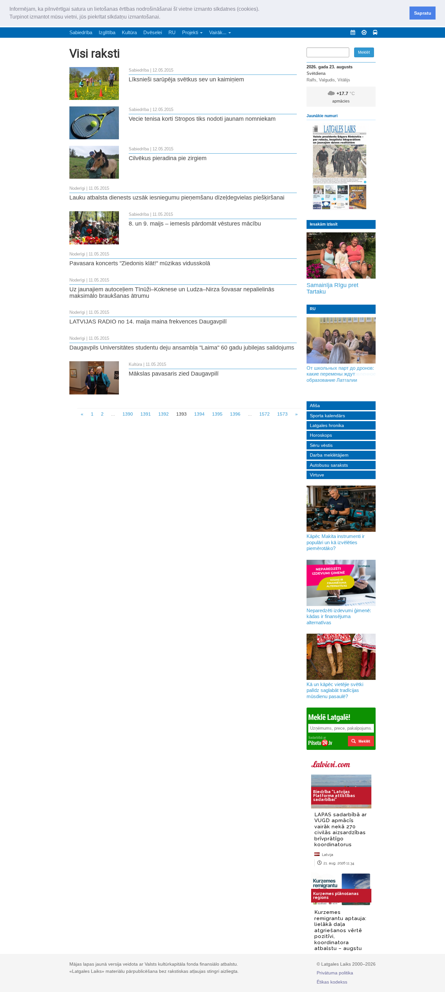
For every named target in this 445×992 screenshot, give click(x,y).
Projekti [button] (190, 32)
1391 (145, 414)
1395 (217, 414)
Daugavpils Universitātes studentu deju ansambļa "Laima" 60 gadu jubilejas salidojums (181, 347)
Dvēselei (152, 32)
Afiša (315, 405)
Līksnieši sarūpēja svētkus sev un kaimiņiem (186, 79)
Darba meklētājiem (329, 455)
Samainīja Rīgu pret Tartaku (332, 288)
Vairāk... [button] (218, 32)
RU (172, 32)
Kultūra (129, 32)
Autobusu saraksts (329, 465)
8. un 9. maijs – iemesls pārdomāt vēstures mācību (195, 223)
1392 (163, 414)
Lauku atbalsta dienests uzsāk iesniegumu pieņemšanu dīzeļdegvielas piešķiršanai (176, 197)
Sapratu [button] (422, 13)
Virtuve (317, 474)
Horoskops (321, 435)
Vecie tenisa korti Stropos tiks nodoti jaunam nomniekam (202, 119)
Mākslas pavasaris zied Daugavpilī (174, 373)
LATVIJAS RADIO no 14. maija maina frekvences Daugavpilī (148, 321)
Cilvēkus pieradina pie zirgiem (168, 158)
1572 (264, 414)
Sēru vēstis (321, 445)
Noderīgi (77, 188)
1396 (235, 414)
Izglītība (107, 32)
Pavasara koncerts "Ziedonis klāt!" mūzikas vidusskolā (139, 263)
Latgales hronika (327, 425)
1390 (127, 414)
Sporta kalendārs (327, 415)
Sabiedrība (80, 32)
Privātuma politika (335, 972)
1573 (282, 414)
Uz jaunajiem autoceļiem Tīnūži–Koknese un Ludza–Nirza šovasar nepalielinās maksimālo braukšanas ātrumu (171, 292)
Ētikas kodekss (332, 982)
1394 (199, 414)
